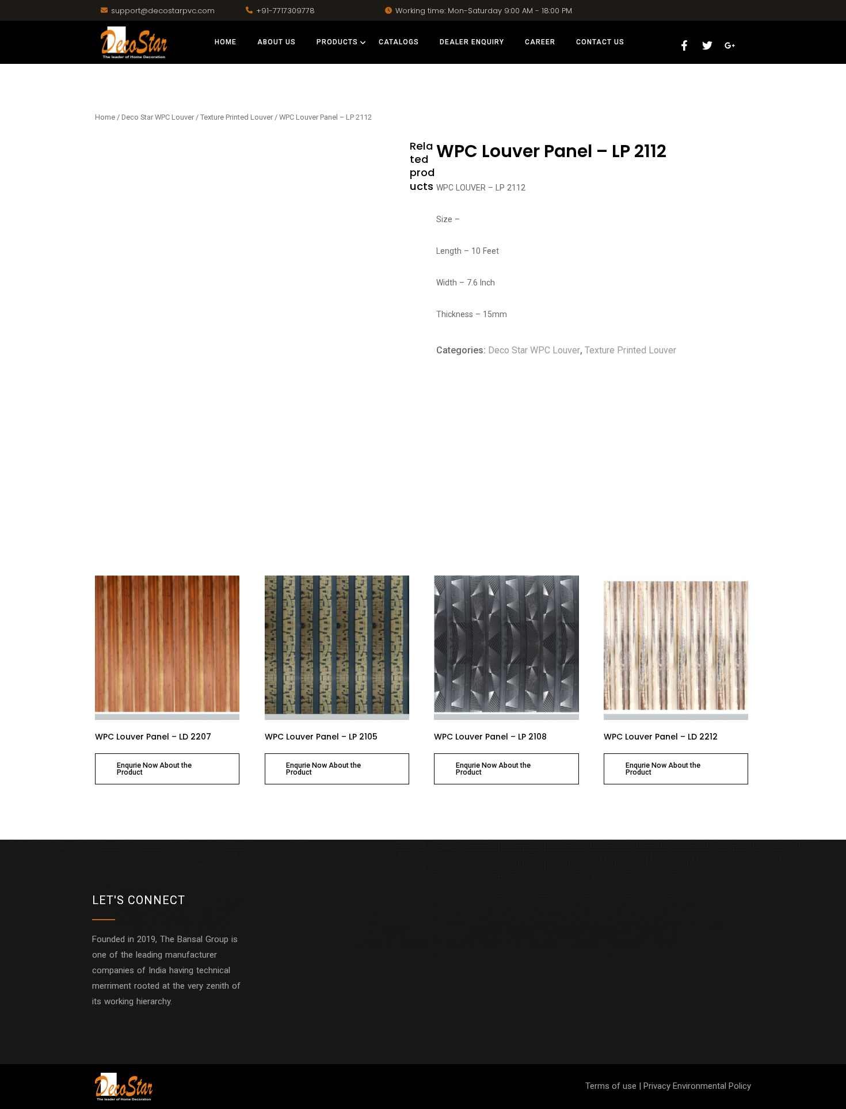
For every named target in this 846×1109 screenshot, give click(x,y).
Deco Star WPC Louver (157, 117)
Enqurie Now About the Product (154, 769)
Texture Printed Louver (236, 117)
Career (540, 42)
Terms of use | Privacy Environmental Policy (668, 1086)
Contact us (600, 42)
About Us (276, 42)
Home (226, 42)
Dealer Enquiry (472, 42)
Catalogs (399, 42)
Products (337, 42)
